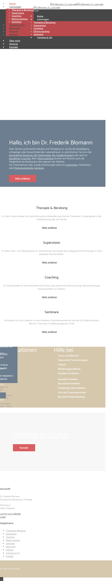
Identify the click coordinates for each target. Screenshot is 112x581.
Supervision (72, 165)
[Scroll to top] (1, 579)
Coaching (10, 537)
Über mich (11, 547)
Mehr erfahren (22, 179)
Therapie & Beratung (16, 531)
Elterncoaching (45, 158)
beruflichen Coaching (20, 158)
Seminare (10, 544)
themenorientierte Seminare (29, 168)
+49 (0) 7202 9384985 (10, 514)
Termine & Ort (13, 553)
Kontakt (24, 448)
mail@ (3, 517)
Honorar (9, 550)
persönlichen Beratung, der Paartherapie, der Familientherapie (41, 155)
